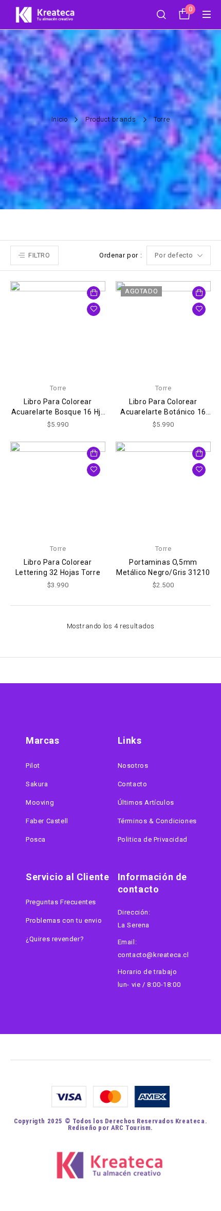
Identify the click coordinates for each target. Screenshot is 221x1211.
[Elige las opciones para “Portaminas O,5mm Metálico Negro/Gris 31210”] (199, 453)
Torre (58, 388)
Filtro (39, 255)
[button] (93, 293)
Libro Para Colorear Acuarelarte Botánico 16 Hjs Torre (163, 412)
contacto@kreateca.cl (153, 955)
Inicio (59, 119)
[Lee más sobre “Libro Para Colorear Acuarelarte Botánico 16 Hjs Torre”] (199, 293)
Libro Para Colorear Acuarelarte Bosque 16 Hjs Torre (58, 412)
